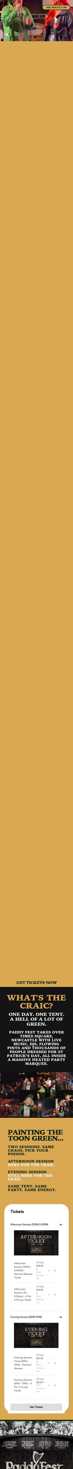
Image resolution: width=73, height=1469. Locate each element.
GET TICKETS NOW (36, 982)
